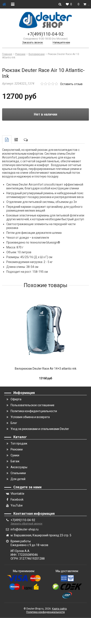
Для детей (18, 479)
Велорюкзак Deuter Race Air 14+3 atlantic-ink (45, 368)
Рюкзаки (17, 449)
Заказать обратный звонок (26, 523)
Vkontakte (17, 493)
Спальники (18, 473)
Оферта (16, 399)
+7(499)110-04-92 (45, 34)
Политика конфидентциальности (34, 411)
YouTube (17, 505)
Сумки (15, 455)
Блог (14, 423)
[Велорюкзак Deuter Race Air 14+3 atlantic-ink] (45, 330)
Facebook (17, 499)
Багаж (15, 461)
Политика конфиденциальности (45, 612)
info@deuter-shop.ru (25, 529)
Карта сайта (59, 608)
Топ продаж (19, 443)
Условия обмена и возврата (30, 417)
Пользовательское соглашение (32, 405)
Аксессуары (19, 467)
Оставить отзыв (71, 84)
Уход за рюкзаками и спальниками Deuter (40, 429)
